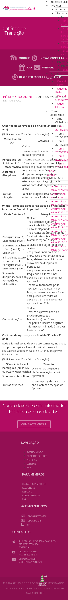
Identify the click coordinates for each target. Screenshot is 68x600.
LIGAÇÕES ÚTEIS (54, 588)
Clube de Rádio (61, 90)
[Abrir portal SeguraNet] (42, 580)
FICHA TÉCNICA (15, 588)
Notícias (32, 459)
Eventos (31, 463)
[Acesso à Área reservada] (34, 8)
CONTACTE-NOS (33, 424)
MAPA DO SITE (35, 593)
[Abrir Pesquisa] (29, 8)
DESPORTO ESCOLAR (32, 77)
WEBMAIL (27, 491)
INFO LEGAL (34, 588)
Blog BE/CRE (34, 520)
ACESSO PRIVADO (31, 495)
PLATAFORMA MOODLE (34, 484)
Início (7, 97)
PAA (29, 67)
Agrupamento (24, 97)
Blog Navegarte (37, 516)
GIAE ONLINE (28, 487)
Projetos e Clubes (37, 456)
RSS (28, 525)
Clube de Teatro (61, 83)
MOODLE (24, 58)
